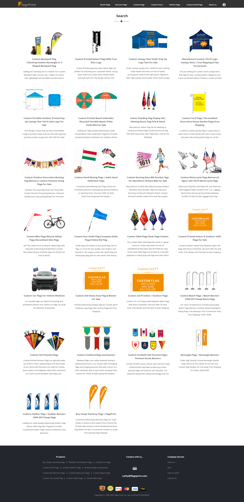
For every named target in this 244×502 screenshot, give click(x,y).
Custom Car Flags (103, 462)
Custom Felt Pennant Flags (44, 354)
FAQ (169, 467)
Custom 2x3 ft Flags (51, 467)
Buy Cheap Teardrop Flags (54, 462)
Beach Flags (105, 5)
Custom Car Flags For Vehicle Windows (44, 295)
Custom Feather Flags (72, 467)
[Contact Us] (135, 469)
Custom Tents (157, 5)
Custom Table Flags (75, 478)
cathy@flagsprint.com (134, 475)
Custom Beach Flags (101, 473)
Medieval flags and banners (96, 467)
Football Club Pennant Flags (80, 462)
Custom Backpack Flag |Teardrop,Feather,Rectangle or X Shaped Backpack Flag (44, 62)
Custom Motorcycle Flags (79, 473)
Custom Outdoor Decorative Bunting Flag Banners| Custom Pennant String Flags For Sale (44, 181)
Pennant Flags (121, 5)
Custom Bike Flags (94, 478)
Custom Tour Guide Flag (53, 478)
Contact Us (172, 478)
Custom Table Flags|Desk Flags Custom (148, 236)
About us (212, 5)
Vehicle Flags (174, 5)
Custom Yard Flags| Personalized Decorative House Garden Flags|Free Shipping (199, 121)
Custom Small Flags (194, 5)
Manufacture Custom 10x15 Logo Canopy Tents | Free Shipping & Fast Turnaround (200, 62)
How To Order (173, 473)
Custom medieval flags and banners (96, 354)
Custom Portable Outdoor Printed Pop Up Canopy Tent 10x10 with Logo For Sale (44, 121)
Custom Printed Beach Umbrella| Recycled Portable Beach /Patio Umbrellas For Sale (96, 121)
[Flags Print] (27, 5)
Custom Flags (139, 5)
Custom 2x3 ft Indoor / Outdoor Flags (148, 295)
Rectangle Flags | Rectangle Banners (200, 354)
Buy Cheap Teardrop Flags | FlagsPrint (96, 413)
